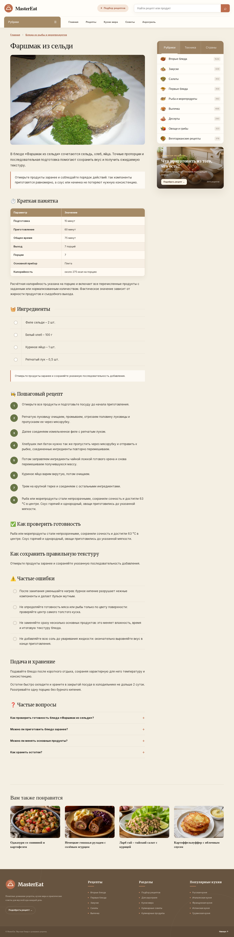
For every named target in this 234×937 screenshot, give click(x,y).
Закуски (94, 903)
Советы (130, 22)
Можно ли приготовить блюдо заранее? (39, 729)
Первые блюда (98, 897)
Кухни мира (111, 22)
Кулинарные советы (151, 908)
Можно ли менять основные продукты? (38, 740)
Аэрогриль (149, 22)
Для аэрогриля (149, 897)
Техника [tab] (190, 47)
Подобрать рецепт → (20, 910)
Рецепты (91, 22)
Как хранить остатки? (26, 752)
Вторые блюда (98, 892)
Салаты (94, 908)
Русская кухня (199, 892)
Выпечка (94, 913)
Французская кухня (202, 903)
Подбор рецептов (112, 8)
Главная (73, 22)
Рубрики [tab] (169, 47)
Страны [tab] (211, 47)
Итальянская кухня (202, 897)
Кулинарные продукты (153, 913)
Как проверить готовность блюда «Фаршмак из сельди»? (52, 717)
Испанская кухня (201, 908)
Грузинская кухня (201, 913)
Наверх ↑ (224, 931)
